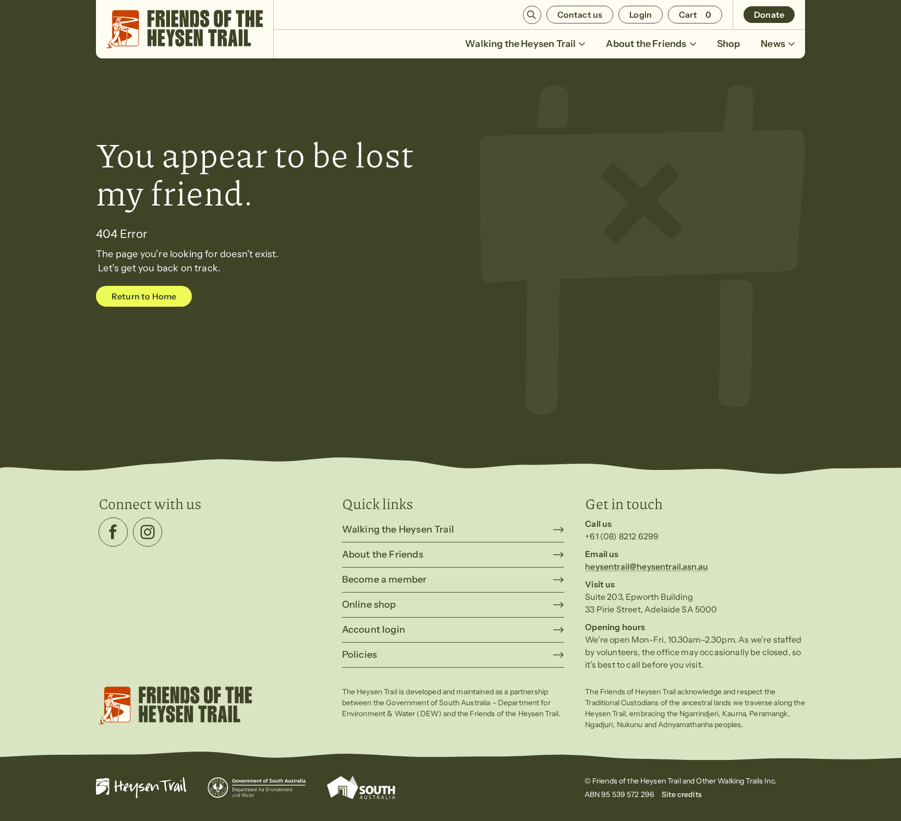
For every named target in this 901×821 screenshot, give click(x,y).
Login (640, 14)
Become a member (384, 579)
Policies (359, 654)
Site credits (682, 794)
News (773, 44)
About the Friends (646, 44)
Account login (373, 629)
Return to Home (144, 296)
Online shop (369, 604)
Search (532, 15)
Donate (769, 14)
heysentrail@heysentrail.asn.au (646, 566)
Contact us (580, 14)
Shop (728, 44)
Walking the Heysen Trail (520, 44)
